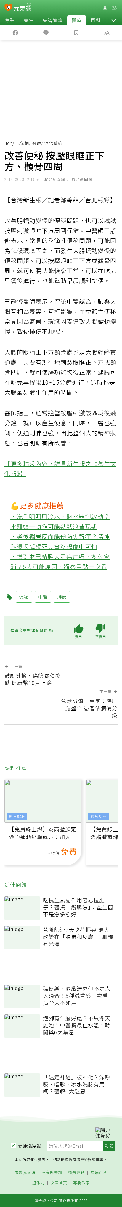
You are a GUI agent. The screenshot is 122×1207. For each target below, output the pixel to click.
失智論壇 (53, 20)
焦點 (10, 20)
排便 (62, 596)
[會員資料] (104, 7)
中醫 (43, 596)
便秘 (24, 596)
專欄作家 (81, 1183)
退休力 (38, 1183)
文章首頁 (59, 1183)
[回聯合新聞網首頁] (8, 8)
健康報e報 (29, 1146)
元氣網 (22, 143)
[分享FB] (15, 32)
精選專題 (76, 1172)
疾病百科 (99, 1172)
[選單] (114, 7)
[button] (113, 20)
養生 (29, 20)
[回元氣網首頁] (22, 7)
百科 (96, 20)
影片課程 (17, 816)
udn (8, 143)
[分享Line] (45, 32)
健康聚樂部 (51, 1172)
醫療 (77, 20)
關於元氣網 (25, 1172)
